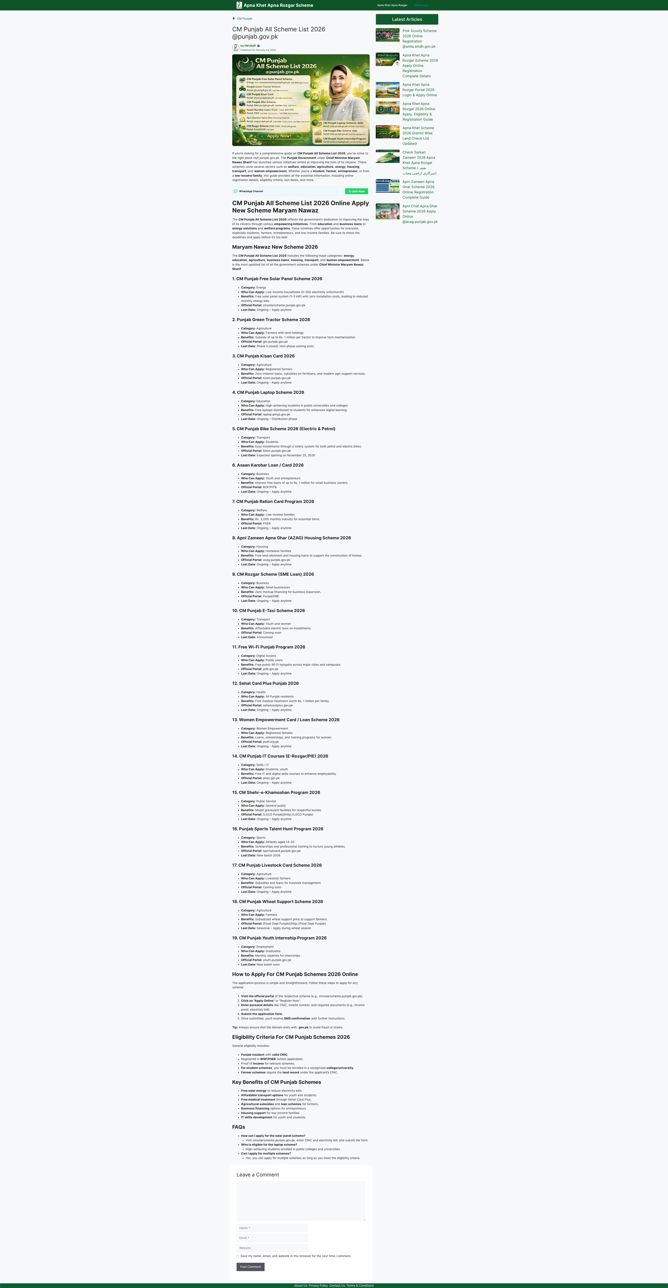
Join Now (358, 191)
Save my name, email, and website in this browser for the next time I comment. (295, 1256)
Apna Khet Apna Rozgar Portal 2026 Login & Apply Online (420, 89)
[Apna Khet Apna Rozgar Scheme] (239, 5)
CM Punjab (421, 5)
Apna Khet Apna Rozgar (392, 5)
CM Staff (250, 45)
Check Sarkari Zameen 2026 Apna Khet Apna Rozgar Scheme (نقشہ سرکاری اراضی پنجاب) (419, 162)
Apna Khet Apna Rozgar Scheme (278, 5)
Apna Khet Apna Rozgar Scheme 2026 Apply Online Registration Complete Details (420, 65)
